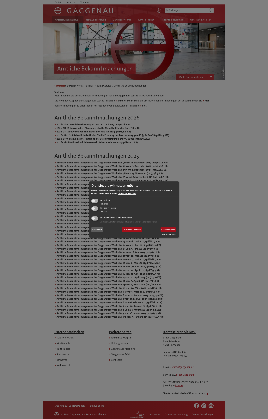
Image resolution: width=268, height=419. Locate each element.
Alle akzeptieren (168, 229)
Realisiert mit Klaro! (169, 234)
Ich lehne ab (97, 229)
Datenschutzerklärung (127, 193)
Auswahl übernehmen (131, 229)
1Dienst (104, 203)
